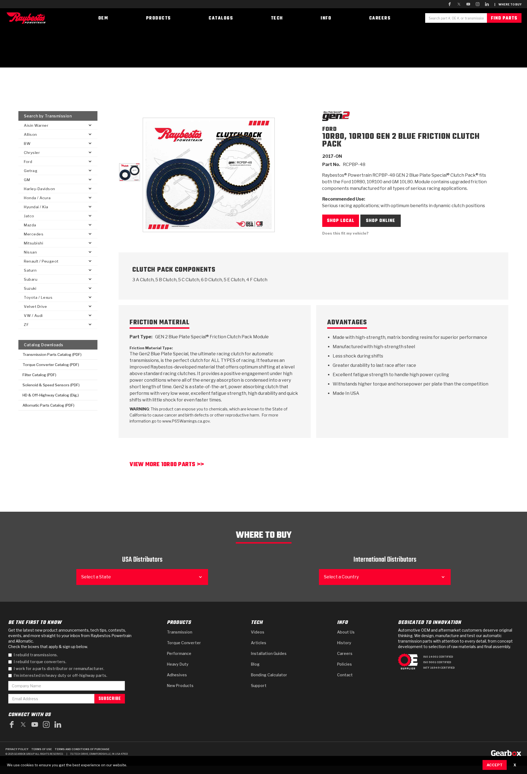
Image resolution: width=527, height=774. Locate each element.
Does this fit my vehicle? (345, 233)
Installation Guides (269, 653)
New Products (180, 685)
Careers (344, 653)
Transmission (179, 632)
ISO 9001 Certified (437, 662)
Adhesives (177, 674)
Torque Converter (184, 642)
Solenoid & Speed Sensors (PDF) (51, 385)
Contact (345, 674)
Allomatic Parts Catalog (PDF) (48, 405)
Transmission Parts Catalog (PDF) (52, 354)
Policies (344, 664)
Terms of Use (41, 749)
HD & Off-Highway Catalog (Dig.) (51, 395)
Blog (255, 664)
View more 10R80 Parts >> (167, 465)
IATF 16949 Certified (439, 667)
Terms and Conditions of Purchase (82, 749)
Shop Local (340, 220)
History (344, 642)
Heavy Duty (178, 664)
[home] (27, 18)
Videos (257, 632)
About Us (346, 632)
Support (259, 685)
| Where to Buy (508, 4)
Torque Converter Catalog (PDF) (51, 364)
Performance (179, 653)
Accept (495, 765)
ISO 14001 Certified (438, 656)
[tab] (129, 172)
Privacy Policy (17, 749)
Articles (258, 642)
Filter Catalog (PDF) (39, 375)
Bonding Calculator (269, 674)
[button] (57, 125)
